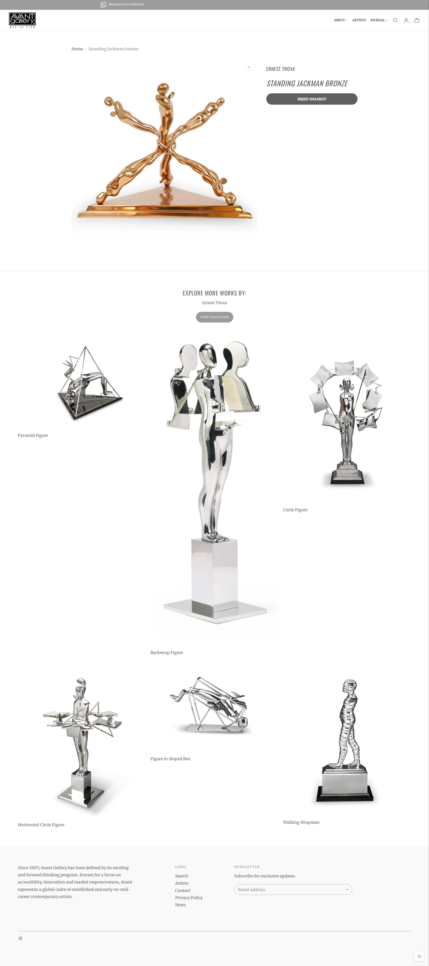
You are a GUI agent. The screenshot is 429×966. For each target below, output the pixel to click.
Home (77, 48)
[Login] (406, 20)
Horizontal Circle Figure (41, 824)
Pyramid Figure (33, 435)
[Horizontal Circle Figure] (82, 741)
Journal (377, 20)
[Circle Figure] (347, 416)
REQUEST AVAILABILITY (312, 98)
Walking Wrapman (301, 822)
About (339, 20)
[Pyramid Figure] (82, 379)
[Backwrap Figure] (214, 488)
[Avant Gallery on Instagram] (20, 938)
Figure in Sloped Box (170, 758)
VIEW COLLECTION (214, 317)
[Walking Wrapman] (347, 740)
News (180, 904)
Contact (182, 890)
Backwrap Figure (166, 652)
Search (181, 876)
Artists (359, 20)
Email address (251, 885)
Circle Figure (295, 509)
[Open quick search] (395, 20)
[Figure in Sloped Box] (214, 708)
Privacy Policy (189, 897)
